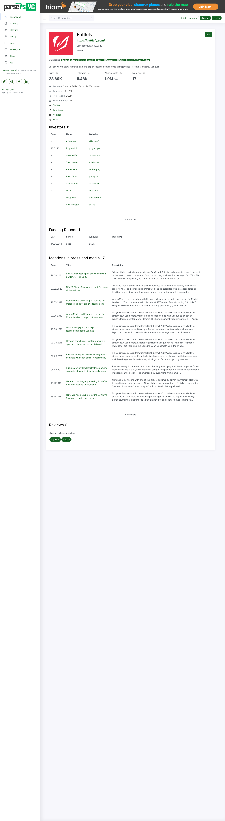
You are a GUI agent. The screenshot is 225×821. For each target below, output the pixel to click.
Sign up (205, 18)
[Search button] (91, 18)
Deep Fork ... (72, 197)
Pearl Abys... (72, 176)
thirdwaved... (95, 162)
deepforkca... (96, 197)
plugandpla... (95, 148)
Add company (190, 18)
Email (55, 119)
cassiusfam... (95, 155)
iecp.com (93, 190)
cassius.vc (94, 183)
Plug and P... (72, 148)
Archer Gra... (72, 169)
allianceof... (94, 141)
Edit (208, 34)
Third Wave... (72, 162)
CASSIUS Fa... (73, 183)
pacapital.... (95, 176)
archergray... (95, 169)
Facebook (58, 110)
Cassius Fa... (72, 155)
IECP (68, 190)
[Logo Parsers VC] (20, 6)
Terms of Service (9, 70)
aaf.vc (92, 204)
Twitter (56, 105)
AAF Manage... (73, 204)
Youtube (57, 114)
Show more (130, 219)
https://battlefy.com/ (91, 40)
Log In (217, 18)
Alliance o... (71, 141)
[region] (20, 410)
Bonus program (8, 89)
